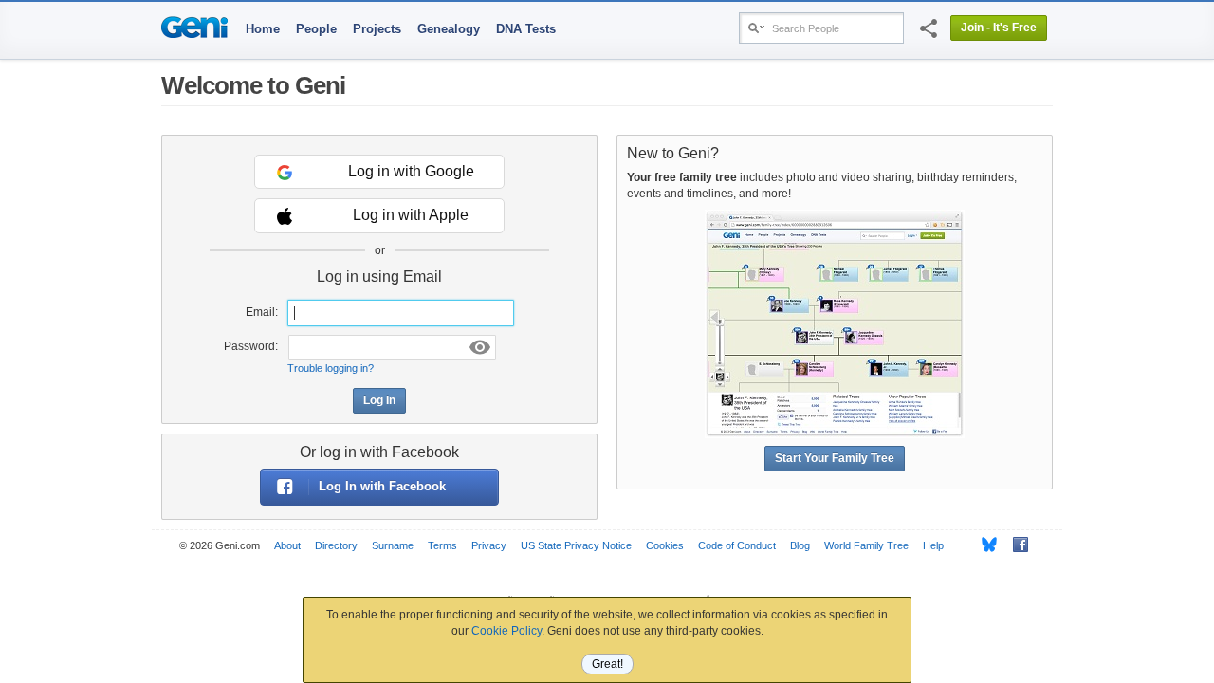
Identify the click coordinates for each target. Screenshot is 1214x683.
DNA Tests (526, 29)
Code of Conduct (737, 545)
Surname (393, 545)
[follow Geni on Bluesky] (984, 544)
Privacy (488, 545)
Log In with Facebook (382, 486)
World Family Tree (866, 545)
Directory (336, 545)
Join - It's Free (999, 27)
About (287, 545)
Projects (377, 29)
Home (263, 29)
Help (933, 545)
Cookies (665, 545)
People (316, 29)
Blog (800, 545)
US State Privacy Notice (576, 545)
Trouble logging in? (330, 368)
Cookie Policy (506, 630)
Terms (442, 545)
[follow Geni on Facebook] (1015, 544)
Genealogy (448, 29)
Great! (607, 664)
